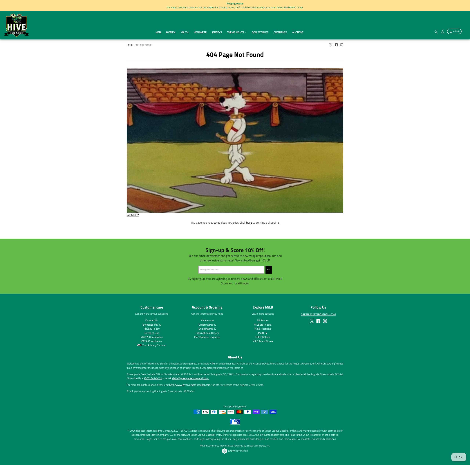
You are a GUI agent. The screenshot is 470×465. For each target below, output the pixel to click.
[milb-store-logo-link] (235, 423)
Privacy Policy (152, 328)
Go (268, 269)
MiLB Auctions (262, 328)
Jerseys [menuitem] (217, 32)
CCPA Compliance (151, 341)
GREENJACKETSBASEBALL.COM (318, 314)
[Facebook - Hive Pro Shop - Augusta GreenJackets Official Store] (336, 44)
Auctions (297, 32)
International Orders (207, 333)
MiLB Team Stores (262, 341)
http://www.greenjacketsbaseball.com (189, 385)
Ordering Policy (207, 324)
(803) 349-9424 (153, 378)
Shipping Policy (207, 328)
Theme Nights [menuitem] (235, 32)
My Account (207, 320)
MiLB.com (262, 320)
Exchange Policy (151, 324)
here (249, 222)
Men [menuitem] (158, 32)
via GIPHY (133, 215)
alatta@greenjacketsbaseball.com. (190, 378)
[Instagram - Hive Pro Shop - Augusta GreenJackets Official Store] (341, 44)
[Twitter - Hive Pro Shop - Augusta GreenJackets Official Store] (330, 44)
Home (130, 45)
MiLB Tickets (262, 337)
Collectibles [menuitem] (260, 32)
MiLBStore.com (263, 324)
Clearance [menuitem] (280, 32)
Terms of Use (151, 333)
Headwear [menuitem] (200, 32)
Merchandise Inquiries (207, 337)
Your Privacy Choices (154, 345)
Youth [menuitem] (184, 32)
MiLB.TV (262, 333)
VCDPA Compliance (152, 337)
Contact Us (151, 320)
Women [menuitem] (170, 32)
